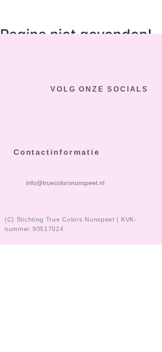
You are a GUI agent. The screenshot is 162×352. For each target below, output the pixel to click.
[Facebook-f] (113, 118)
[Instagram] (144, 118)
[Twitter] (129, 118)
